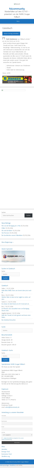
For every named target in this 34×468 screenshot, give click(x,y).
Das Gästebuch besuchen (8, 320)
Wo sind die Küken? (7, 230)
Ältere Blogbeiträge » (8, 242)
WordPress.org (6, 456)
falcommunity (17, 8)
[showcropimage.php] (13, 262)
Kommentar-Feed (7, 454)
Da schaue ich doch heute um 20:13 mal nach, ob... (16, 304)
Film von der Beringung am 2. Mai (11, 226)
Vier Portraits (5, 233)
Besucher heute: (6, 342)
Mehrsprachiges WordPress (8, 465)
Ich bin (3, 432)
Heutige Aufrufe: (6, 340)
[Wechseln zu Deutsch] (17, 4)
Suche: (3, 271)
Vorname (4, 415)
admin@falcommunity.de (12, 407)
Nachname (4, 421)
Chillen (3, 228)
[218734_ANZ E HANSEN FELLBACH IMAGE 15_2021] (17, 83)
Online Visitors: (6, 337)
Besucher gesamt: (7, 344)
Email (3, 426)
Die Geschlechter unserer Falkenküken (12, 235)
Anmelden (4, 449)
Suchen (4, 212)
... (31, 38)
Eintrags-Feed (6, 451)
